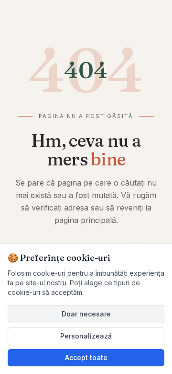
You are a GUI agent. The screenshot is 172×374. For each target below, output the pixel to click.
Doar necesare (86, 314)
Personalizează (86, 336)
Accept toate (86, 357)
